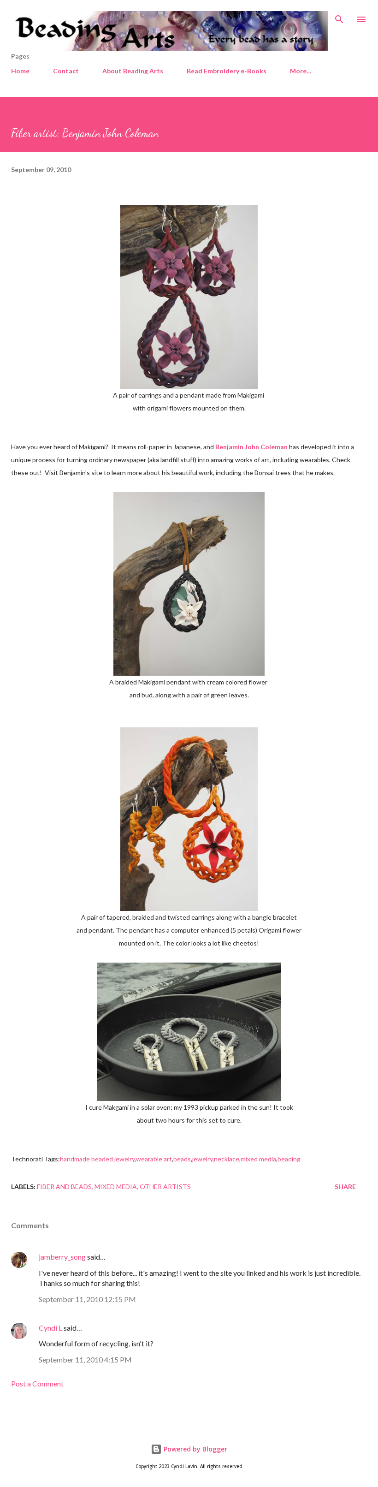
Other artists (165, 1186)
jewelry (202, 1159)
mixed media (258, 1159)
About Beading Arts (132, 71)
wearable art (154, 1159)
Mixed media (115, 1186)
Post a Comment (37, 1383)
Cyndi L (50, 1327)
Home (20, 71)
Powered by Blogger (194, 1449)
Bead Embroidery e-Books (226, 71)
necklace (226, 1159)
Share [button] (345, 1186)
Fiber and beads (64, 1186)
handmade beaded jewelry (97, 1159)
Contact (66, 71)
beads (182, 1159)
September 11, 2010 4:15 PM (85, 1359)
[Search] (339, 16)
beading (289, 1159)
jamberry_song (62, 1256)
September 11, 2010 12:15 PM (87, 1299)
